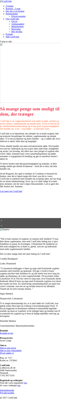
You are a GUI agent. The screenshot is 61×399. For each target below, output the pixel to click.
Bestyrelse (16, 29)
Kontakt (9, 34)
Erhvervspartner (18, 16)
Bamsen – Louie (13, 8)
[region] (30, 214)
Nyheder (9, 6)
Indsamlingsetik (7, 390)
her (25, 383)
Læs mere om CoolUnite (11, 191)
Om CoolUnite (12, 19)
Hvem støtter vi (7, 353)
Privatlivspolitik (7, 393)
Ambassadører (17, 24)
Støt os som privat (8, 348)
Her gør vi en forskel (15, 11)
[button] (30, 220)
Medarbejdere (17, 26)
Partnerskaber (12, 13)
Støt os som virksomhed (10, 350)
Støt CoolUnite (12, 37)
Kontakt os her (6, 333)
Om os (14, 21)
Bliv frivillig (16, 31)
